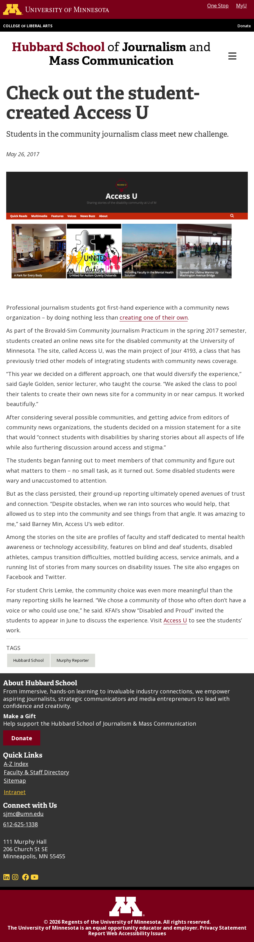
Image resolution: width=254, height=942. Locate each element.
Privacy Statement (223, 928)
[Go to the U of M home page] (60, 10)
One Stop (218, 5)
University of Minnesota (130, 922)
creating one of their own (154, 318)
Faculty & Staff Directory (36, 773)
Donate (244, 26)
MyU (241, 5)
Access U (175, 621)
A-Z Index (16, 764)
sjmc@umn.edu (23, 814)
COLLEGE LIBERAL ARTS (27, 26)
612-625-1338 (20, 825)
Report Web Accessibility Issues (127, 934)
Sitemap (15, 781)
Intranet (15, 793)
